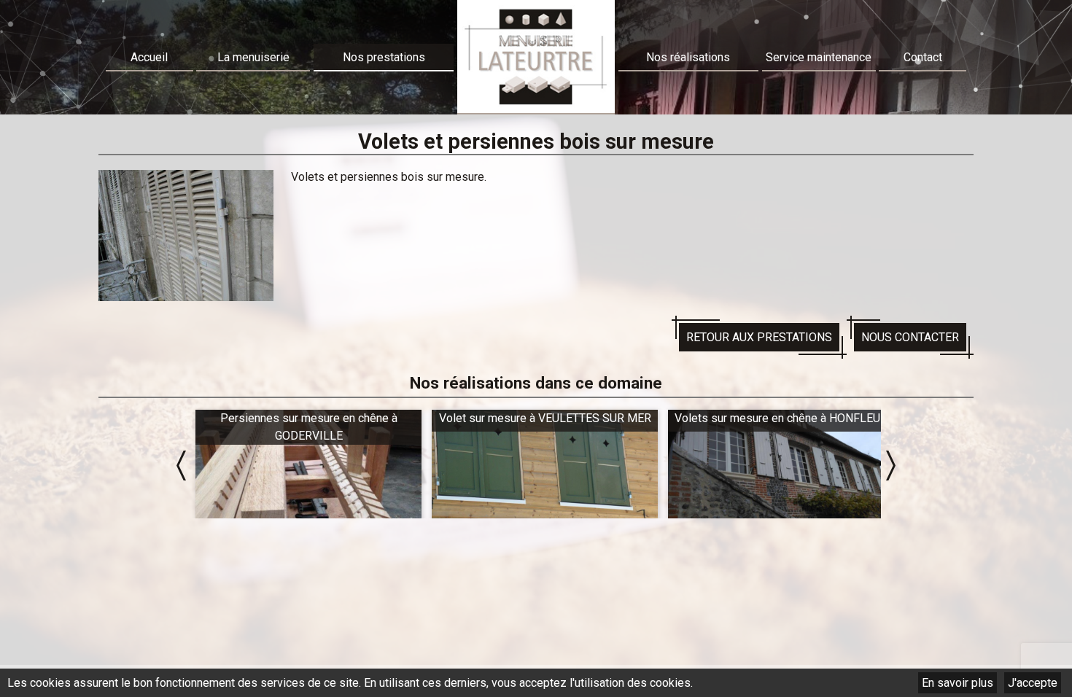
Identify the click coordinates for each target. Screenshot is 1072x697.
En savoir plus (957, 683)
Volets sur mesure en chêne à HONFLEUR (544, 418)
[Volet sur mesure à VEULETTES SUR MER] (308, 466)
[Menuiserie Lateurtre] (536, 57)
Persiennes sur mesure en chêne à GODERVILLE (781, 427)
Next (891, 465)
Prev (181, 465)
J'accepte (1032, 683)
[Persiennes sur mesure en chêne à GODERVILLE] (781, 466)
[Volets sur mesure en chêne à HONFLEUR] (545, 466)
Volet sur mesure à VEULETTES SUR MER (309, 418)
